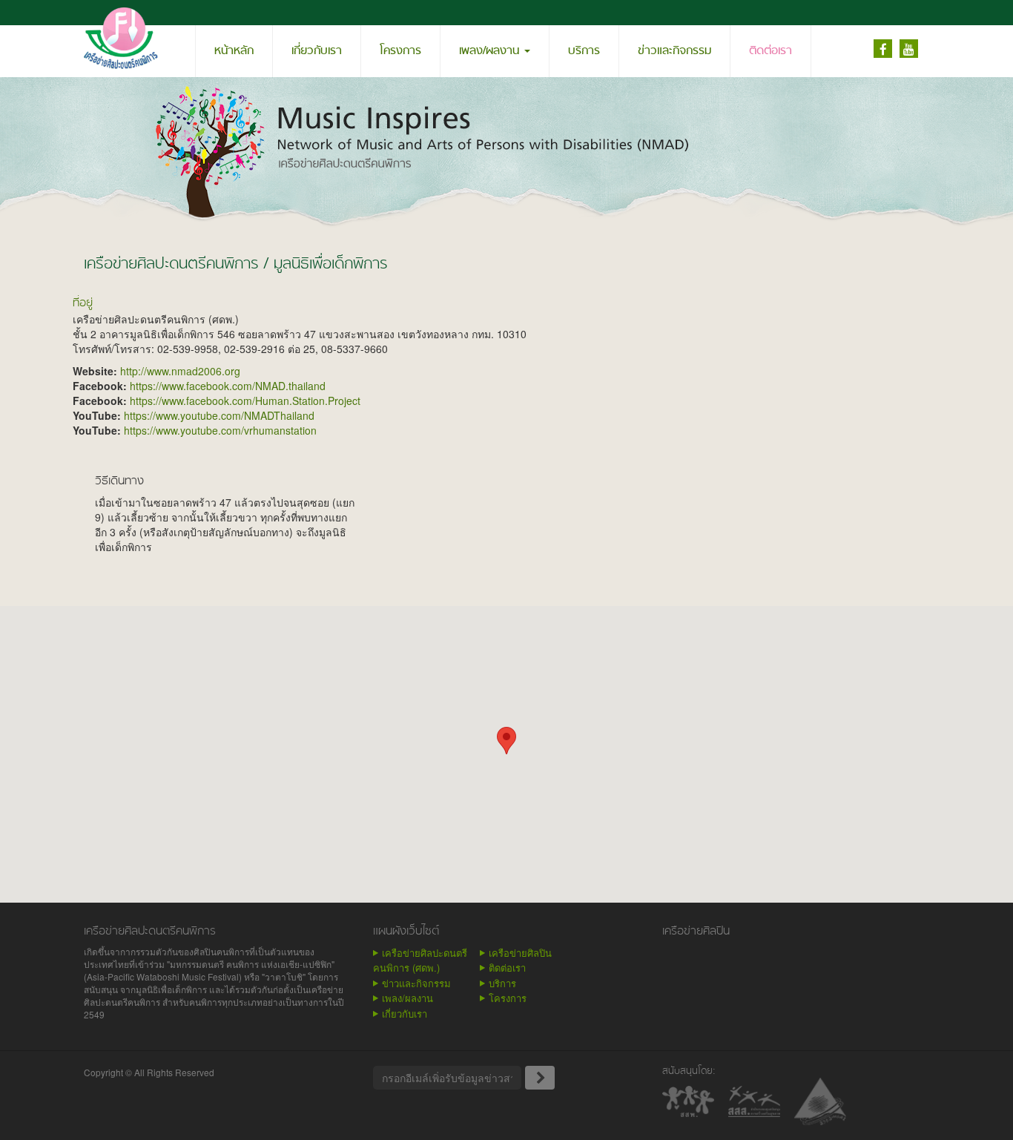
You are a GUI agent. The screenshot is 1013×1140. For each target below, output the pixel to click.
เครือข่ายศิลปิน (520, 953)
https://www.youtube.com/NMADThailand (219, 415)
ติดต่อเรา (770, 51)
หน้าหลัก (234, 51)
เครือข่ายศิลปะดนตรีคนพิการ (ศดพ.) (420, 960)
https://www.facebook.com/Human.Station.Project (245, 400)
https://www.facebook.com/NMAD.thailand (228, 385)
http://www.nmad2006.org (180, 370)
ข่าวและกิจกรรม (674, 51)
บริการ (584, 51)
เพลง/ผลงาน (491, 51)
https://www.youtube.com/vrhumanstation (220, 430)
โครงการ (400, 51)
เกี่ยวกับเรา (316, 51)
